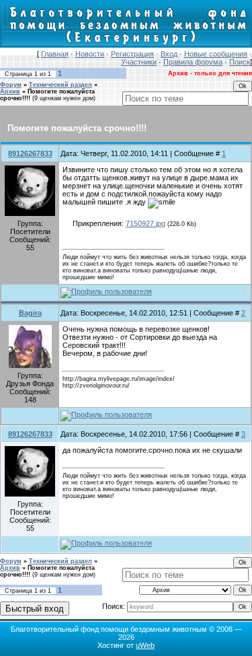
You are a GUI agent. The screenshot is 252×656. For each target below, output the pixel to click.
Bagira (30, 313)
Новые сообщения (215, 54)
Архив (10, 91)
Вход (169, 54)
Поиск (239, 62)
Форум (11, 84)
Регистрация (132, 54)
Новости (89, 54)
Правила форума (192, 62)
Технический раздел (60, 84)
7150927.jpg (145, 223)
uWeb (145, 645)
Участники (139, 62)
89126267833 (30, 153)
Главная (55, 54)
